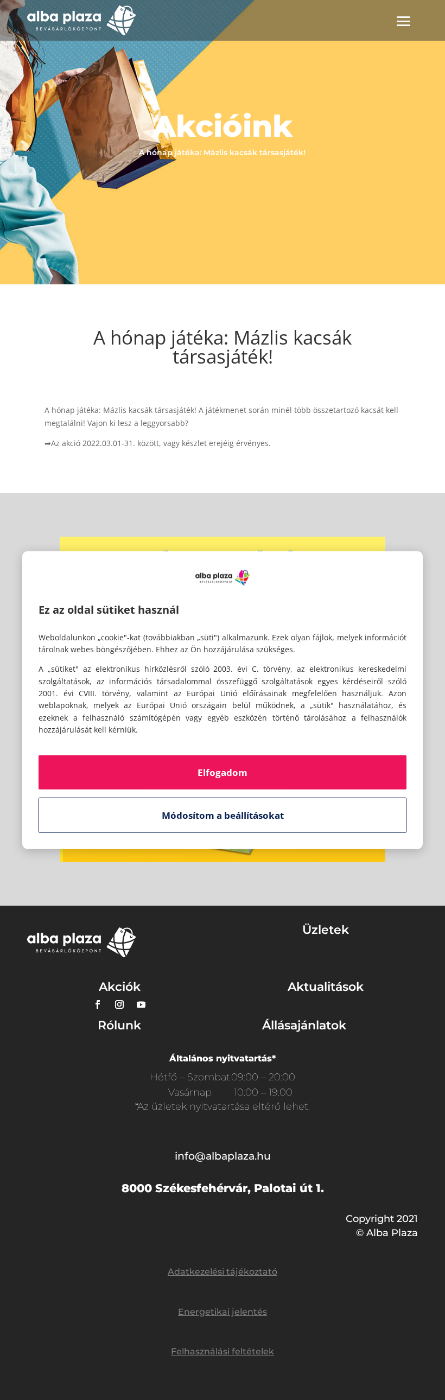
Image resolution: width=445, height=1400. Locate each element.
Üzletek (325, 929)
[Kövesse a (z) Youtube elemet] (141, 1004)
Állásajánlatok (304, 1025)
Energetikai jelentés (222, 1312)
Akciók (120, 986)
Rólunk (119, 1025)
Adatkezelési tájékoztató (222, 1272)
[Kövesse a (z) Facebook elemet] (97, 1004)
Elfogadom (222, 772)
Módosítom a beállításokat (223, 815)
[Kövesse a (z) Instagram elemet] (119, 1004)
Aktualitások (326, 986)
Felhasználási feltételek (222, 1351)
